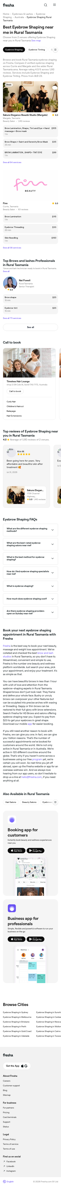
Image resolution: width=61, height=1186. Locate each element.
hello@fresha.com (31, 777)
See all (30, 327)
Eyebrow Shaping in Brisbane (16, 1022)
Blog (5, 1090)
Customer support (11, 1085)
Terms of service (10, 1144)
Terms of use (9, 1149)
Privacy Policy (9, 1139)
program (37, 759)
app (30, 724)
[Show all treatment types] (55, 49)
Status (6, 1126)
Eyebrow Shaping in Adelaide (16, 1036)
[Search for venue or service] (45, 5)
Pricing (6, 1112)
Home (6, 14)
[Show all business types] (55, 802)
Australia (19, 17)
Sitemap (7, 1095)
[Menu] (54, 5)
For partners (8, 1108)
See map (36, 40)
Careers (6, 1081)
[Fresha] (8, 5)
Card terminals (9, 1117)
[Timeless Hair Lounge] (29, 384)
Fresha (6, 646)
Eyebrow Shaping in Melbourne (17, 1017)
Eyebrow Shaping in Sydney (15, 1012)
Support (6, 1122)
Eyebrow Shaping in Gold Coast (17, 1031)
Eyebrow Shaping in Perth (14, 1026)
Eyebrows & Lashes (22, 14)
